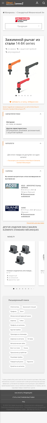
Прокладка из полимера (18, 334)
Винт (22, 311)
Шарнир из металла (17, 339)
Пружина (30, 362)
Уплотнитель (14, 307)
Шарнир (13, 321)
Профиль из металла (17, 325)
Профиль (13, 311)
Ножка (26, 348)
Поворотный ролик (16, 362)
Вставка (30, 339)
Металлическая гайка (17, 343)
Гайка (22, 321)
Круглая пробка (15, 330)
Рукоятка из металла (17, 366)
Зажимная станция (29, 307)
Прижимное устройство (18, 353)
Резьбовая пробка (16, 357)
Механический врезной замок (20, 316)
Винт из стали (15, 348)
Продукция (22, 26)
